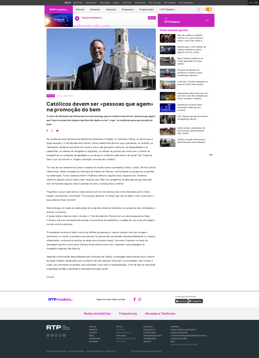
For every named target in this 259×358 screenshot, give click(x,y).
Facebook (48, 335)
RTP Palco (140, 3)
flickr (64, 335)
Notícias (78, 3)
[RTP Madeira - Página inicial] (59, 9)
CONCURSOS (121, 335)
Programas (128, 9)
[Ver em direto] (59, 20)
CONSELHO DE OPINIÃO (179, 333)
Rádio (116, 3)
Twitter (52, 335)
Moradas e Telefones (160, 314)
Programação (146, 9)
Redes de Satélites (97, 314)
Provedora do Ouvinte (152, 335)
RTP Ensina (169, 3)
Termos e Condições (94, 351)
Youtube (60, 335)
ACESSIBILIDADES (149, 338)
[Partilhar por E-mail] (57, 130)
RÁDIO (91, 335)
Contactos (120, 341)
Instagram (56, 335)
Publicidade (110, 351)
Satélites (147, 341)
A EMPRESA (175, 327)
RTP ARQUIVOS (94, 338)
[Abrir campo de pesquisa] (198, 9)
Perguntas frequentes (126, 338)
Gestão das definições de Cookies (184, 344)
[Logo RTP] (58, 327)
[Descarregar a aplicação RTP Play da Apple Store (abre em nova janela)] (181, 300)
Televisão (105, 3)
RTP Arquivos (186, 3)
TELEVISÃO (93, 333)
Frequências (128, 314)
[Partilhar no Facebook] (47, 130)
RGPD (173, 341)
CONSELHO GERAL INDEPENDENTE (183, 330)
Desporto (91, 3)
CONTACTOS (148, 327)
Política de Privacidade (56, 351)
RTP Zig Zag (155, 3)
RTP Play (127, 3)
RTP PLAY (119, 327)
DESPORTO (93, 330)
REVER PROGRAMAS (123, 333)
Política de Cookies (76, 351)
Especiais (111, 9)
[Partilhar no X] (52, 130)
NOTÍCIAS (92, 327)
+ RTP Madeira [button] (167, 9)
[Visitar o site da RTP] (68, 2)
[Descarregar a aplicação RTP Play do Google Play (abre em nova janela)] (195, 300)
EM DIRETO (120, 330)
